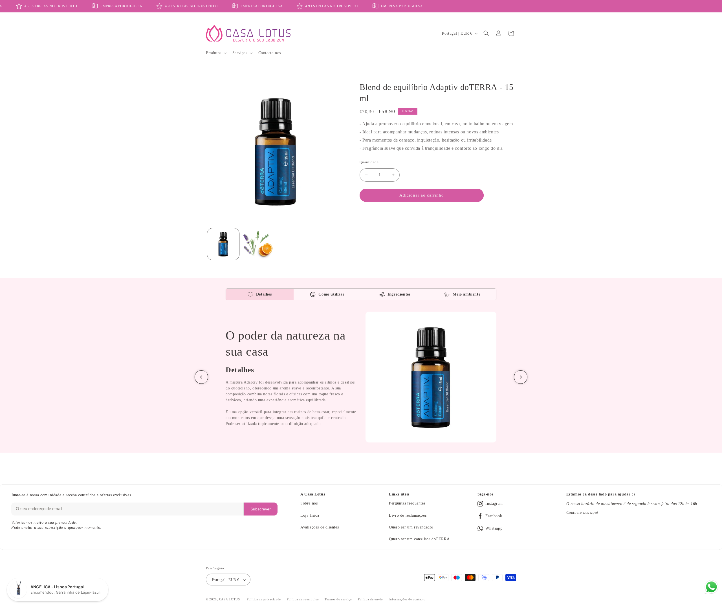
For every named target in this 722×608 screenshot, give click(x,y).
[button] (215, 53)
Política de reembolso (303, 599)
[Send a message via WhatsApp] (711, 587)
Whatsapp (493, 528)
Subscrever (260, 509)
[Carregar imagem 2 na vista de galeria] (258, 244)
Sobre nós (309, 503)
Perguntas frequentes (407, 503)
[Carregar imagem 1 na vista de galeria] (223, 244)
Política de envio (370, 599)
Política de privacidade (264, 599)
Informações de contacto (407, 599)
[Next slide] (520, 377)
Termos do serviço (338, 599)
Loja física (309, 515)
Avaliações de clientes (319, 527)
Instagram (494, 503)
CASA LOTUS (229, 599)
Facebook (493, 516)
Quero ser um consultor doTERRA (419, 539)
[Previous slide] (201, 377)
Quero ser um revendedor (411, 527)
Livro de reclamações (407, 515)
